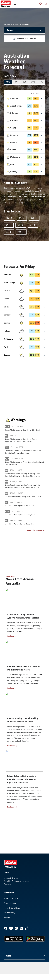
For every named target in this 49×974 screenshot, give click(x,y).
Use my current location (26, 39)
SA (7, 225)
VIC (31, 225)
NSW (8, 218)
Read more (11, 636)
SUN (24, 82)
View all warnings (34, 530)
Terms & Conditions (12, 908)
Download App (10, 903)
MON (33, 82)
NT (20, 218)
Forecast (16, 25)
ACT (19, 232)
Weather (7, 25)
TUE (41, 82)
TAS (19, 225)
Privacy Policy (9, 913)
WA (7, 232)
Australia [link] (25, 25)
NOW (8, 82)
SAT (16, 82)
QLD (32, 218)
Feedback (8, 918)
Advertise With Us (11, 899)
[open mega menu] (15, 3)
